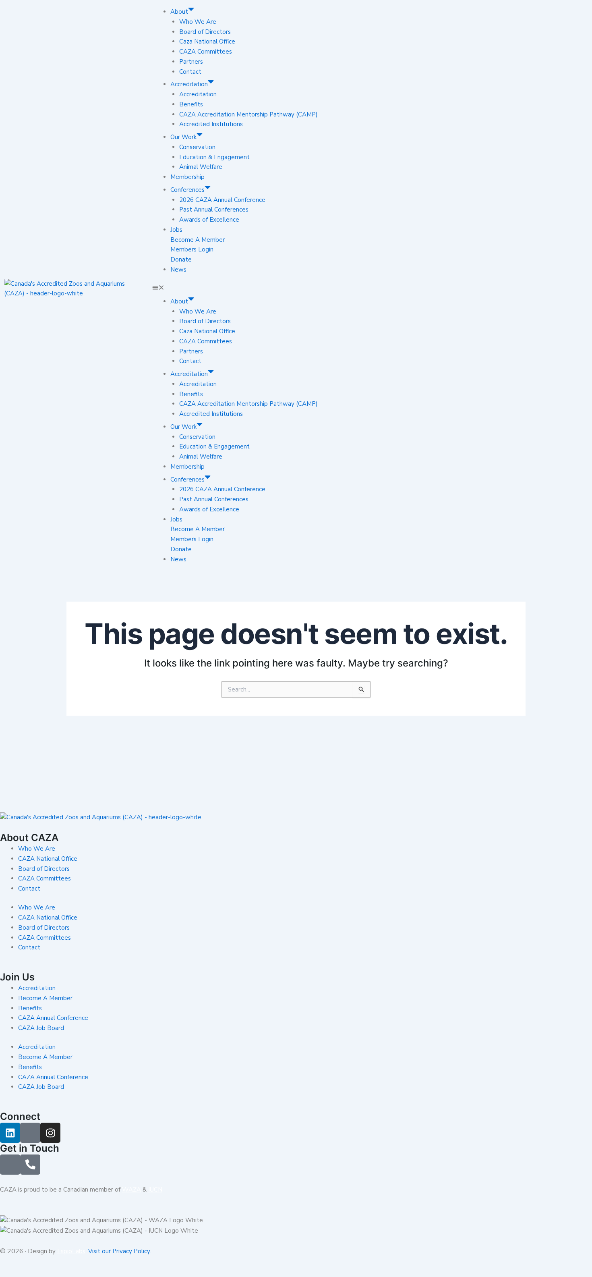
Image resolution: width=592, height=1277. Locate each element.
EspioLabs (71, 1251)
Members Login (191, 249)
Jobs (176, 230)
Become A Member (197, 240)
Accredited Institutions (211, 124)
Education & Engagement (214, 157)
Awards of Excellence (209, 220)
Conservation (197, 147)
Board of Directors (205, 32)
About (179, 12)
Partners (191, 62)
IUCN (155, 1190)
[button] (296, 289)
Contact (190, 72)
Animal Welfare (200, 167)
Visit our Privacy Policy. (119, 1251)
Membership (187, 177)
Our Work (183, 137)
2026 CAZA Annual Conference (222, 200)
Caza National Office (207, 41)
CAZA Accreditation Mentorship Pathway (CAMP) (248, 114)
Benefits (191, 104)
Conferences (187, 190)
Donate (181, 259)
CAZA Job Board (41, 1028)
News (178, 270)
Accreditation (189, 84)
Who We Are (197, 22)
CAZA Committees (205, 52)
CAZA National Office (47, 859)
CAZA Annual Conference (53, 1018)
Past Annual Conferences (213, 210)
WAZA (131, 1190)
